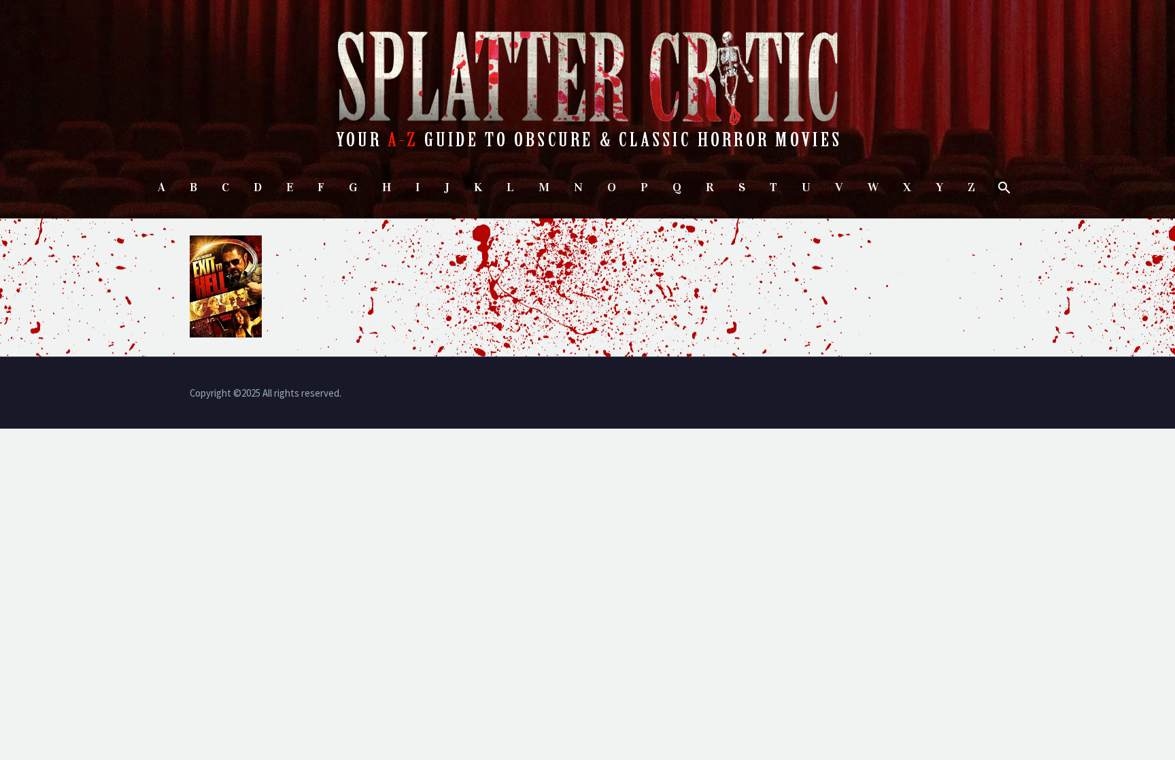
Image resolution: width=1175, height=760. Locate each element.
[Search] (1002, 187)
